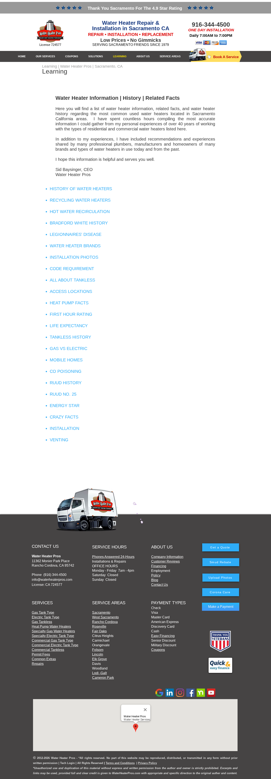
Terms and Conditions (120, 763)
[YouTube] (211, 693)
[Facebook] (190, 693)
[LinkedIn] (170, 693)
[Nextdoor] (201, 693)
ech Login (68, 763)
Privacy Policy (147, 763)
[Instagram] (180, 693)
